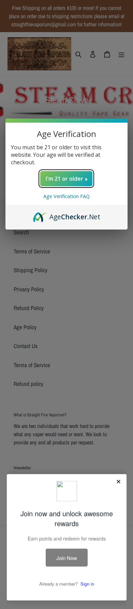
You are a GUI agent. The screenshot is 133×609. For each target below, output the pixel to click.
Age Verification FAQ (66, 196)
